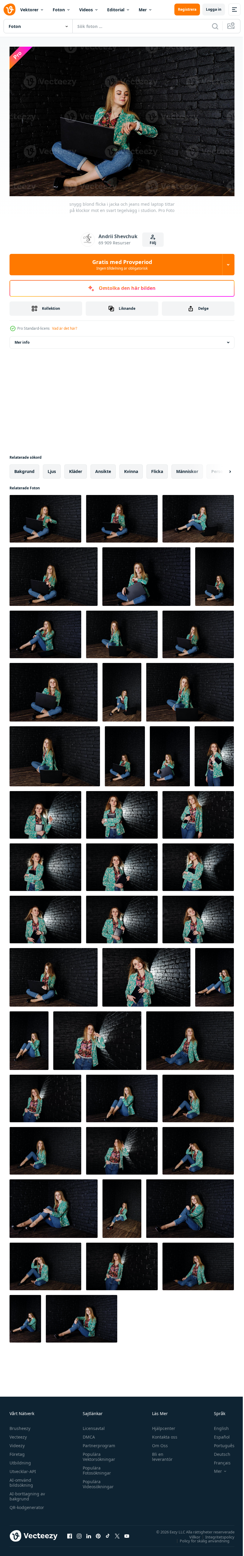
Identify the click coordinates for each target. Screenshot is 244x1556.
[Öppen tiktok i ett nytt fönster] (107, 1532)
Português (219, 1442)
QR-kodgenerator (27, 1504)
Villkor (190, 1533)
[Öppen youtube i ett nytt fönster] (126, 1532)
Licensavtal (92, 1425)
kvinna (131, 468)
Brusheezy (20, 1425)
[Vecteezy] (9, 9)
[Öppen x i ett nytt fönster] (117, 1532)
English (216, 1425)
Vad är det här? (64, 328)
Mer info (22, 339)
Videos (86, 9)
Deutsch (217, 1451)
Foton (59, 9)
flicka (157, 468)
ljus (52, 468)
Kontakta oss (162, 1434)
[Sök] (215, 26)
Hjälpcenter (161, 1425)
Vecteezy (18, 1434)
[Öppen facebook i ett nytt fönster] (69, 1532)
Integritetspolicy (215, 1533)
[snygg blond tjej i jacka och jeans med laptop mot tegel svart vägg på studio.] (122, 516)
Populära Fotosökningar (95, 1467)
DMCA (87, 1434)
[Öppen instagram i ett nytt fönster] (79, 1532)
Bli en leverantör (159, 1453)
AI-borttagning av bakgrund (27, 1493)
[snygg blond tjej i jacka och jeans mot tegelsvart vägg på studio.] (214, 974)
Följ (153, 242)
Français (217, 1460)
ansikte (103, 468)
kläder (75, 468)
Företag (17, 1451)
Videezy (17, 1442)
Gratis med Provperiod (122, 264)
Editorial (115, 9)
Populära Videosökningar (96, 1481)
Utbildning (20, 1460)
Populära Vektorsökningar (97, 1453)
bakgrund (24, 468)
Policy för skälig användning (200, 1537)
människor (187, 468)
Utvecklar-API (23, 1468)
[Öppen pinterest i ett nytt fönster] (98, 1532)
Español (217, 1434)
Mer (143, 9)
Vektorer (29, 9)
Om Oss (157, 1442)
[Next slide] (220, 468)
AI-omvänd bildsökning (21, 1479)
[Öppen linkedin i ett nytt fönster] (88, 1532)
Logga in (213, 9)
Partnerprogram (97, 1442)
